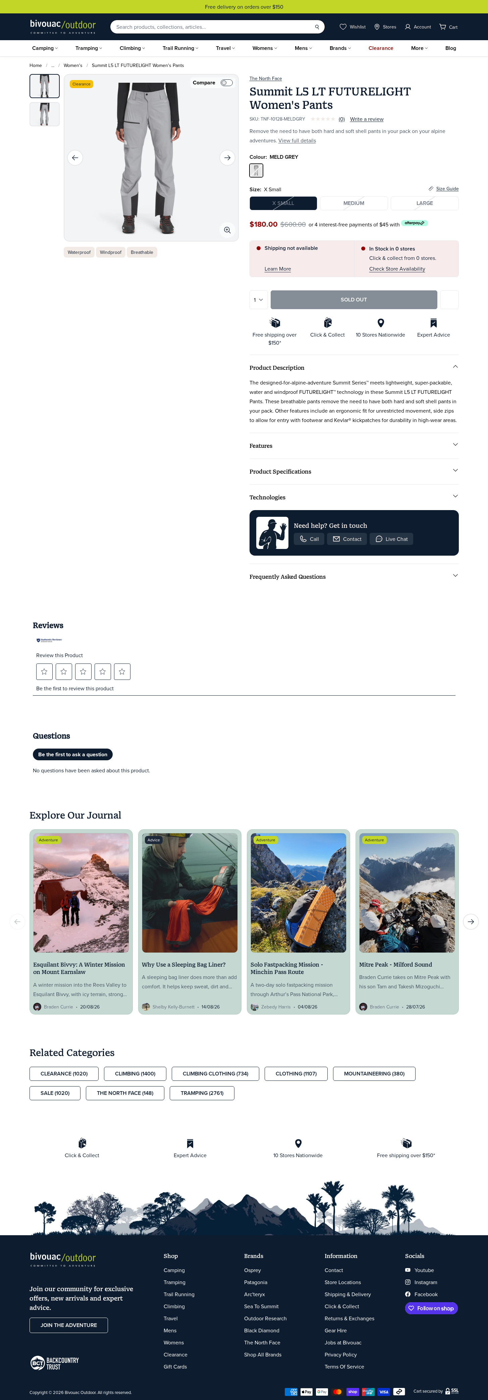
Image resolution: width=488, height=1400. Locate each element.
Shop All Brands (262, 1354)
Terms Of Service (344, 1366)
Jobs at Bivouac (343, 1342)
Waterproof (79, 252)
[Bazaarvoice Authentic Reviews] (49, 640)
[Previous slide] (75, 158)
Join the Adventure (69, 1325)
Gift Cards (175, 1366)
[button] (44, 671)
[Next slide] (227, 158)
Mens (301, 48)
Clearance (381, 48)
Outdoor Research (265, 1318)
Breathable (142, 252)
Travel (223, 48)
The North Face (266, 78)
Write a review (367, 119)
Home (36, 65)
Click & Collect (342, 1306)
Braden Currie (58, 1006)
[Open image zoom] (227, 230)
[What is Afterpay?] (414, 223)
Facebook (426, 1294)
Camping (43, 48)
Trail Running (178, 48)
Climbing (130, 48)
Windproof (110, 252)
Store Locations (343, 1282)
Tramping (86, 48)
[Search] (317, 26)
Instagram (426, 1282)
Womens (263, 48)
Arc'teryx (254, 1294)
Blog (450, 48)
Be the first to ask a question (72, 754)
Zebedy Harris (276, 1006)
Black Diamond (261, 1330)
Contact (334, 1270)
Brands (338, 48)
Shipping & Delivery (348, 1294)
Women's (73, 65)
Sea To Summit (261, 1306)
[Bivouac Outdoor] (63, 26)
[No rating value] (325, 119)
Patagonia (255, 1282)
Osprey (252, 1270)
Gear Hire (336, 1330)
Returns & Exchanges (349, 1318)
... (52, 65)
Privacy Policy (341, 1354)
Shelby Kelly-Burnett (174, 1006)
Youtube (424, 1270)
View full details (297, 140)
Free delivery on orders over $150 (244, 6)
